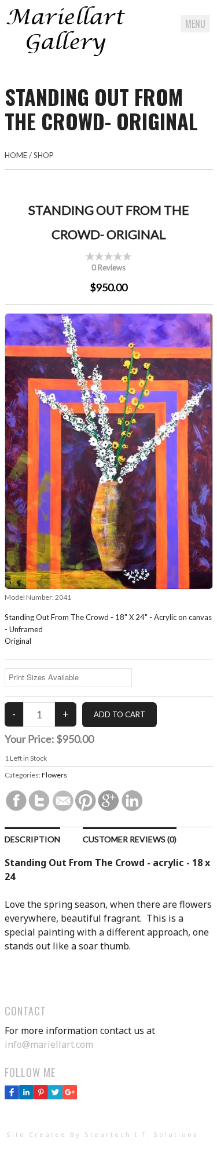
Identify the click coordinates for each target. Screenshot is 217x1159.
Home (16, 155)
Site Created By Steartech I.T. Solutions (102, 1134)
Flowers (54, 775)
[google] (69, 1096)
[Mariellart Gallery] (66, 53)
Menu (195, 24)
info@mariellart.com (49, 1044)
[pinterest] (41, 1096)
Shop (44, 155)
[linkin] (26, 1096)
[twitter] (55, 1096)
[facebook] (12, 1096)
